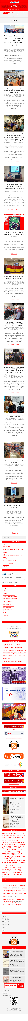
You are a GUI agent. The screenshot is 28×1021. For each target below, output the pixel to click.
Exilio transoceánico (7, 601)
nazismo (7, 195)
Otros (4, 612)
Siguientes (15, 533)
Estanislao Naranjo (10, 377)
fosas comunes (19, 512)
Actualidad (10, 48)
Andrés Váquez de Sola (11, 145)
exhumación (18, 851)
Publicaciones (6, 565)
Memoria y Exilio (6, 610)
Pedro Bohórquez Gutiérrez (16, 195)
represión (5, 872)
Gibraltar (13, 283)
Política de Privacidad (13, 1012)
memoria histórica (10, 867)
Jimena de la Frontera (10, 862)
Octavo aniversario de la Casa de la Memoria (14, 147)
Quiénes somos (6, 990)
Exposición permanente (8, 558)
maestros (20, 864)
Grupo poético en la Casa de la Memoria (14, 462)
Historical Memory (21, 858)
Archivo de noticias (7, 546)
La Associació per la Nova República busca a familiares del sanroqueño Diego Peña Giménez (17, 818)
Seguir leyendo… (14, 66)
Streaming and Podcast (14, 784)
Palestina (15, 422)
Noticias (20, 48)
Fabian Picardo (7, 283)
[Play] (6, 733)
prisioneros (7, 869)
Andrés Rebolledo (14, 511)
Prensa (4, 613)
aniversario (15, 376)
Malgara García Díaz (8, 865)
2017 (5, 930)
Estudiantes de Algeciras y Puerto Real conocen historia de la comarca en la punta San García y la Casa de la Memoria (13, 904)
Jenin (11, 422)
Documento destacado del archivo (10, 598)
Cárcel (22, 846)
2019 (5, 927)
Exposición (5, 603)
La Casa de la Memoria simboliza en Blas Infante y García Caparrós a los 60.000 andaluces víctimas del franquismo (14, 369)
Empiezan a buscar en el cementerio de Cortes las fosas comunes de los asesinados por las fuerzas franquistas (14, 890)
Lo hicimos (15, 48)
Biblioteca (5, 552)
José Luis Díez (19, 283)
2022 (5, 922)
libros (22, 239)
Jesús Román (9, 513)
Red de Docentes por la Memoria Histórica (15, 51)
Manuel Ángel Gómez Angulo (17, 194)
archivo (4, 835)
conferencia (9, 846)
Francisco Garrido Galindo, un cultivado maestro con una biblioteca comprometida (16, 979)
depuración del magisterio (11, 848)
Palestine (19, 422)
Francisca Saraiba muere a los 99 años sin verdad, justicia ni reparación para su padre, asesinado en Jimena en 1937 (14, 657)
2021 (5, 924)
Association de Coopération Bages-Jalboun (13, 420)
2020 (5, 926)
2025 (5, 918)
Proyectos (5, 615)
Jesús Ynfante (18, 860)
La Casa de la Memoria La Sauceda (10, 560)
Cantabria (15, 842)
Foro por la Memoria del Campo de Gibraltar (14, 50)
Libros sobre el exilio (7, 609)
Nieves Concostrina (14, 146)
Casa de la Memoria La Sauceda (12, 466)
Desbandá (22, 847)
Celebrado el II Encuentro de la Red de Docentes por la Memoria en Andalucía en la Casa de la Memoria (14, 40)
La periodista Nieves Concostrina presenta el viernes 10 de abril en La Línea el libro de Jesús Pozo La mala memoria (13, 899)
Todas (4, 618)
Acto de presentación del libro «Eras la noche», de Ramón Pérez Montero (14, 234)
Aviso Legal (8, 1012)
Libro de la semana (7, 607)
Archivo (4, 590)
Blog (4, 554)
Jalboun (8, 422)
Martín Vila (16, 329)
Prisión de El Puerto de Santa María (11, 870)
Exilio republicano (13, 853)
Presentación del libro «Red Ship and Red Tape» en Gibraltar (14, 277)
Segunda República (10, 874)
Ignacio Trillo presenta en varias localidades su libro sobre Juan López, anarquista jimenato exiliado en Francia (14, 895)
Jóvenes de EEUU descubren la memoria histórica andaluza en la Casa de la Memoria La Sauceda (17, 800)
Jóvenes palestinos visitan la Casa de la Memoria (14, 416)
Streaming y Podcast (14, 729)
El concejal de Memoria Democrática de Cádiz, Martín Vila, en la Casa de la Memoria (14, 323)
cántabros (17, 846)
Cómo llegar (5, 992)
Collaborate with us (7, 995)
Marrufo (19, 513)
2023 (5, 921)
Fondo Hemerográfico (8, 604)
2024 (5, 919)
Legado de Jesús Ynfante (8, 606)
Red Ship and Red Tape (17, 284)
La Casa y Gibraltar (7, 562)
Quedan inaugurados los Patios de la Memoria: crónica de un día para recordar (14, 90)
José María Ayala (18, 377)
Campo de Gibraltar (7, 842)
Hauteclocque (7, 194)
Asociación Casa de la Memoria (10, 547)
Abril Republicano (9, 833)
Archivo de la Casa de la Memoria (10, 544)
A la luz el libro (14, 506)
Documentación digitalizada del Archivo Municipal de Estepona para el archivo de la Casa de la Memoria (17, 962)
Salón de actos (15, 193)
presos (21, 867)
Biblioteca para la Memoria (9, 595)
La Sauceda (14, 513)
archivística (16, 837)
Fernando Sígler (12, 512)
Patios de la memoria (16, 96)
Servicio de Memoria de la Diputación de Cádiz (10, 579)
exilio (5, 853)
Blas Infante (21, 376)
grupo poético (16, 468)
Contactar (5, 566)
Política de (18, 1012)
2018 (5, 929)
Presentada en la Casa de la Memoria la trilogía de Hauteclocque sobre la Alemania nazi (14, 187)
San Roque (18, 872)
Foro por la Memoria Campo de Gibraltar (14, 880)
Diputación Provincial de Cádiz (14, 49)
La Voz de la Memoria (8, 563)
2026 (5, 916)
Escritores (5, 599)
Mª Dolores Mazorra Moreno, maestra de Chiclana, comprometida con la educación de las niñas (17, 971)
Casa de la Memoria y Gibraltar (14, 281)
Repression (11, 872)
